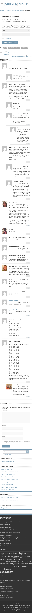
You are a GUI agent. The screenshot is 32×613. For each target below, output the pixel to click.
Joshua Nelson (22, 565)
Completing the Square (6, 535)
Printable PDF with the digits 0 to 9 (9, 497)
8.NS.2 (9, 569)
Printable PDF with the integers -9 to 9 (10, 500)
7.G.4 (1, 565)
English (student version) (7, 469)
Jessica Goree (12, 555)
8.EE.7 (5, 557)
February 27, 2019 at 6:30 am (24, 248)
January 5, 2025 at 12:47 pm (24, 129)
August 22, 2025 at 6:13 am (24, 386)
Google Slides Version (6, 508)
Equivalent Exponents (5, 543)
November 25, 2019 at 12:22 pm (23, 311)
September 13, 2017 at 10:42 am (23, 204)
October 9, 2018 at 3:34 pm (24, 237)
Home (2, 10)
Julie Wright (8, 38)
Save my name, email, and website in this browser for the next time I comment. (16, 442)
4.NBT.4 (6, 555)
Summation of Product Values (7, 546)
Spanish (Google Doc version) (8, 489)
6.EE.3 (5, 47)
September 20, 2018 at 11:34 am (23, 229)
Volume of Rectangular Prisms (9, 591)
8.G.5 (27, 557)
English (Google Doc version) (8, 474)
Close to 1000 (4, 595)
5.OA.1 (4, 562)
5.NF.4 (7, 563)
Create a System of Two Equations (10, 53)
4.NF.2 (11, 567)
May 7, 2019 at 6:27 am (25, 279)
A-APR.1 (8, 557)
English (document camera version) (9, 471)
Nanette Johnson (20, 555)
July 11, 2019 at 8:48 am (25, 291)
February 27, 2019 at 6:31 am (24, 257)
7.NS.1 (27, 565)
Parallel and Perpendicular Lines (20, 56)
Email (3, 431)
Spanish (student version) (7, 484)
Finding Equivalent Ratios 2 (6, 527)
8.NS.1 (9, 556)
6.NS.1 (18, 562)
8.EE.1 (17, 557)
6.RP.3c (25, 562)
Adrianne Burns (6, 565)
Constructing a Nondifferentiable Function (10, 522)
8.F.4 (5, 567)
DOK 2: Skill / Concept (14, 47)
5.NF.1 (23, 557)
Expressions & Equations (17, 10)
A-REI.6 (25, 560)
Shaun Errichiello (4, 553)
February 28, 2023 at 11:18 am (23, 319)
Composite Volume (5, 540)
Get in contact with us (9, 610)
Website (4, 436)
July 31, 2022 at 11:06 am (24, 76)
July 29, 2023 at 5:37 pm (25, 343)
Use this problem (7, 42)
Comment (5, 410)
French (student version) (7, 477)
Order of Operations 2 (6, 576)
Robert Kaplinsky (20, 553)
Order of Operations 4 (6, 586)
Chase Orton (16, 565)
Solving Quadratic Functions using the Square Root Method (14, 538)
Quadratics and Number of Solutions (9, 530)
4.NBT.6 (17, 556)
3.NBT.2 (2, 556)
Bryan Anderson (11, 562)
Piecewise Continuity (5, 524)
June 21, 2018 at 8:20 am (24, 183)
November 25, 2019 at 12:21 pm (23, 302)
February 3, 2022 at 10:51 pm (24, 113)
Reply (28, 71)
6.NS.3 (5, 556)
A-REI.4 (26, 555)
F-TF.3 (11, 565)
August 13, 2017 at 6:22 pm (24, 147)
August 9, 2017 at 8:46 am (24, 84)
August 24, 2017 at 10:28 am (24, 105)
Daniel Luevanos (14, 563)
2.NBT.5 (1, 567)
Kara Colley (13, 556)
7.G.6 (28, 560)
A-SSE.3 (21, 562)
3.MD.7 (21, 560)
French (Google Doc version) (8, 482)
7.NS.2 (20, 557)
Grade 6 (8, 10)
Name (4, 425)
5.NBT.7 (22, 556)
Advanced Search (7, 454)
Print (15, 42)
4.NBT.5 (22, 563)
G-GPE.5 (12, 557)
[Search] (27, 451)
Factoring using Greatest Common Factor (10, 532)
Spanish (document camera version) (10, 487)
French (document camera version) (9, 479)
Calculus (10, 553)
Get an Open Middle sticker (7, 461)
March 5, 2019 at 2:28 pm (24, 266)
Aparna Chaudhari (14, 300)
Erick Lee (8, 567)
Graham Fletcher (28, 563)
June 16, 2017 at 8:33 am (24, 64)
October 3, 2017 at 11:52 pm (24, 166)
